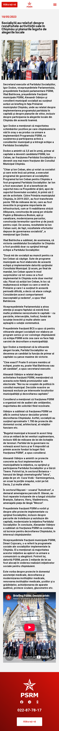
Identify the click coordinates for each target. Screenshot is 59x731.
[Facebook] (22, 702)
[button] (54, 4)
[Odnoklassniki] (37, 702)
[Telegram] (29, 702)
